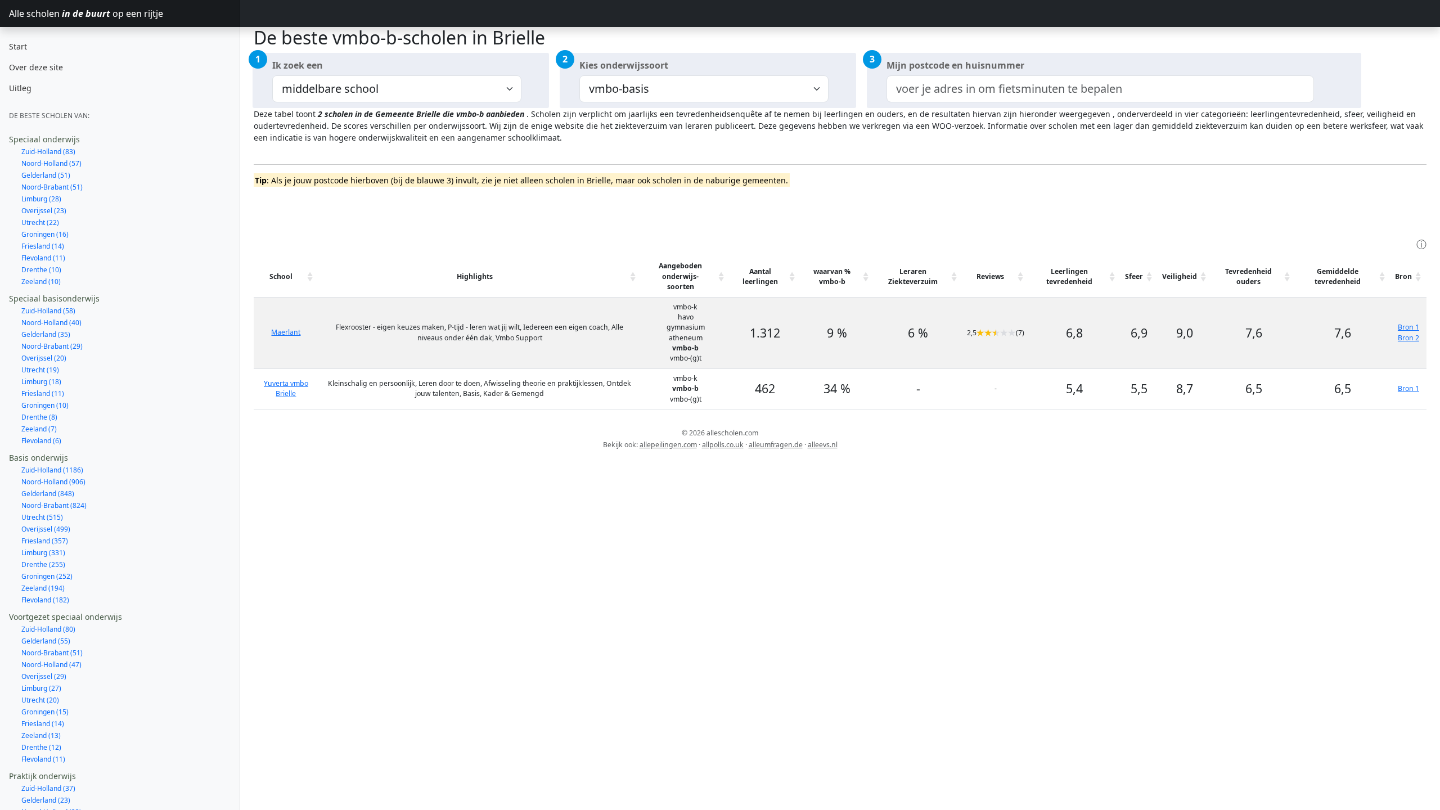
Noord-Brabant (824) (54, 505)
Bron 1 (1408, 327)
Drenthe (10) (41, 269)
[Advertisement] (458, 211)
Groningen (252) (47, 576)
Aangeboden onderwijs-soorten (680, 276)
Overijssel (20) (43, 358)
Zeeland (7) (39, 429)
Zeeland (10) (41, 281)
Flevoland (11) (43, 258)
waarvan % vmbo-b (831, 276)
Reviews (990, 276)
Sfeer (1134, 276)
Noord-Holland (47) (51, 664)
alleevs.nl (823, 444)
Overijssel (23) (43, 210)
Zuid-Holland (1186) (52, 470)
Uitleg (20, 88)
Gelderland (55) (45, 641)
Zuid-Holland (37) (48, 788)
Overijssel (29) (43, 676)
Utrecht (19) (40, 370)
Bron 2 (1408, 338)
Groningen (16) (45, 234)
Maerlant (285, 332)
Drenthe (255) (43, 564)
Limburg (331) (43, 552)
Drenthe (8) (39, 417)
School (280, 276)
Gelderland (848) (47, 493)
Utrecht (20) (40, 700)
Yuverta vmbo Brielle (286, 388)
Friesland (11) (42, 393)
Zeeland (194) (43, 588)
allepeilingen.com (668, 444)
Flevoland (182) (45, 600)
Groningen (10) (45, 405)
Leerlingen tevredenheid (1069, 276)
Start (18, 46)
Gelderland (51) (45, 175)
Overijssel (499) (45, 529)
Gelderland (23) (45, 800)
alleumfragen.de (776, 444)
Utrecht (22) (40, 222)
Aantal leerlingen (760, 276)
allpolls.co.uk (723, 444)
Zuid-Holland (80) (48, 629)
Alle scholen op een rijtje (86, 13)
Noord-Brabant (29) (52, 346)
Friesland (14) (42, 246)
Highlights (475, 276)
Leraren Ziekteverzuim (913, 276)
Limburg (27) (41, 688)
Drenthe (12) (41, 747)
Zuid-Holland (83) (48, 151)
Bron (1403, 276)
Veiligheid (1179, 276)
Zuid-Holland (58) (48, 311)
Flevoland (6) (41, 441)
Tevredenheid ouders (1248, 276)
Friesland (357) (44, 541)
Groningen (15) (45, 712)
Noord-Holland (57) (51, 163)
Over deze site (36, 67)
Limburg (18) (41, 381)
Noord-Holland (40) (51, 322)
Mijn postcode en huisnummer (955, 65)
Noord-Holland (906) (53, 482)
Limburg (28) (41, 199)
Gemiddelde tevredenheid (1338, 276)
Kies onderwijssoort (623, 65)
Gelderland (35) (45, 334)
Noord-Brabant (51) (52, 187)
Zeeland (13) (41, 735)
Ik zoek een (297, 65)
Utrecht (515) (42, 517)
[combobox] (1099, 88)
